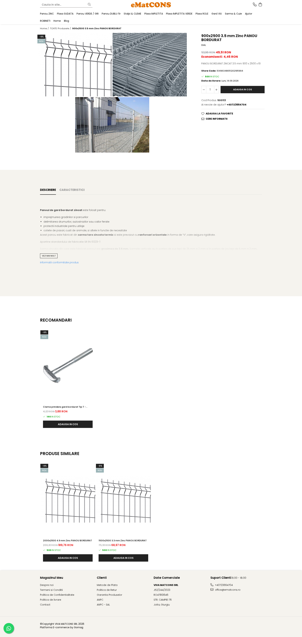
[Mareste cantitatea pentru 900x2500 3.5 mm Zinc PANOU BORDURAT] (216, 89)
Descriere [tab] (48, 190)
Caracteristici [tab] (72, 190)
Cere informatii (216, 119)
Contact (45, 604)
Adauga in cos (242, 89)
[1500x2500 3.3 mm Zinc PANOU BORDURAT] (123, 499)
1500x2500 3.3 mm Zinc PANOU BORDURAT (123, 540)
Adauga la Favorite (219, 113)
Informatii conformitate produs (59, 262)
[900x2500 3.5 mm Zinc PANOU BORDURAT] (75, 64)
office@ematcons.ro (227, 590)
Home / (44, 28)
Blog (66, 21)
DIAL (203, 45)
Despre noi (46, 585)
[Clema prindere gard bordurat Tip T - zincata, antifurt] (67, 366)
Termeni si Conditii (51, 590)
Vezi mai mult (49, 255)
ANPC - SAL (103, 604)
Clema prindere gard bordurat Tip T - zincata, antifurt (64, 407)
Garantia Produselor (109, 595)
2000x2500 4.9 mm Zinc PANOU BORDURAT (67, 540)
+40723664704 (223, 585)
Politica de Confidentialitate (57, 595)
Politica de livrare (50, 599)
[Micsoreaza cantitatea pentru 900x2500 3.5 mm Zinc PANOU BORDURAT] (203, 89)
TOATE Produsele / (61, 28)
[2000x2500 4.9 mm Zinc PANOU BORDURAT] (67, 499)
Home (57, 21)
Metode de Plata (107, 585)
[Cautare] (89, 5)
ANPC (100, 599)
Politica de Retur (107, 590)
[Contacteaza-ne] (255, 5)
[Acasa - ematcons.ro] (151, 5)
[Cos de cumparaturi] (260, 5)
